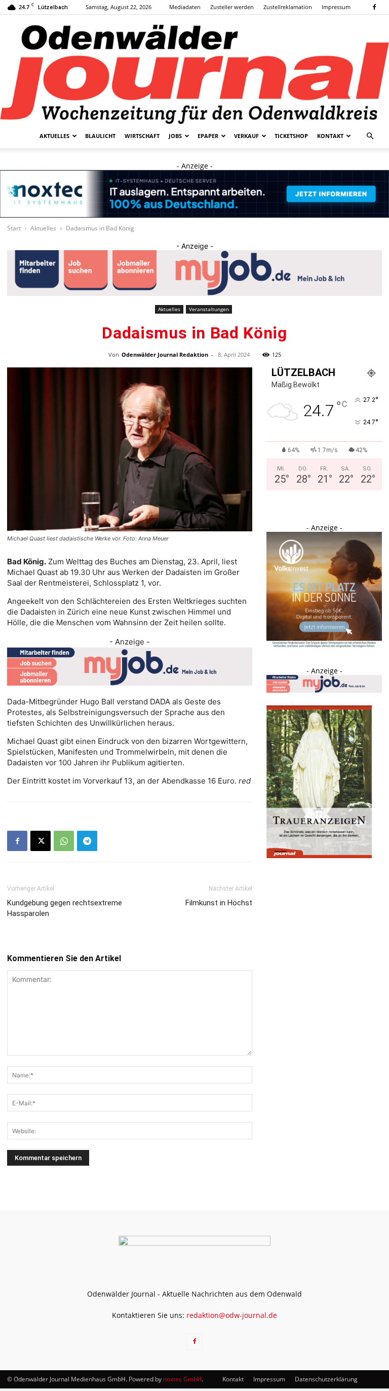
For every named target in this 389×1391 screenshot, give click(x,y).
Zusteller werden (232, 7)
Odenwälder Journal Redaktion (165, 354)
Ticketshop (291, 136)
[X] (40, 841)
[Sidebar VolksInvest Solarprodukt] (324, 645)
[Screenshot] (194, 194)
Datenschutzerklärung (326, 1379)
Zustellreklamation (287, 7)
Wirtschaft (142, 136)
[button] (370, 136)
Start (14, 228)
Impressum (336, 7)
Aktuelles (54, 136)
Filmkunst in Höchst (218, 902)
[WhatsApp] (64, 841)
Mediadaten (185, 7)
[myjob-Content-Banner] (129, 667)
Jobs (175, 136)
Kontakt (330, 136)
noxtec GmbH (182, 1379)
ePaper (208, 136)
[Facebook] (374, 7)
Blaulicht (100, 136)
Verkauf (246, 136)
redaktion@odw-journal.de (231, 1315)
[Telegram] (87, 841)
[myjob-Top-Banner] (194, 273)
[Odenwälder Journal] (194, 69)
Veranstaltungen (209, 309)
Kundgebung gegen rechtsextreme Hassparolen (64, 908)
